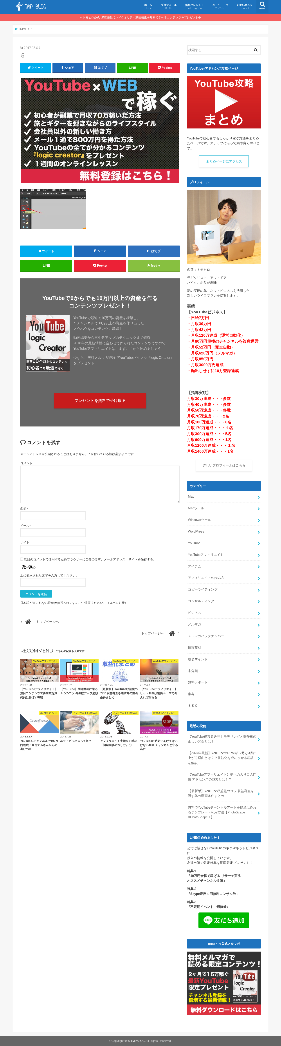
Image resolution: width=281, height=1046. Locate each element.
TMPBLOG (138, 1040)
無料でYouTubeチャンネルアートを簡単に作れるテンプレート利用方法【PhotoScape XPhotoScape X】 (222, 812)
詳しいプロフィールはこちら (224, 465)
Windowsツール (199, 520)
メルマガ (194, 624)
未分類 (193, 671)
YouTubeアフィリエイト (205, 554)
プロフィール (169, 7)
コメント (26, 463)
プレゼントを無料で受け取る (100, 400)
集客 (191, 694)
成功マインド (198, 659)
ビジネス (194, 612)
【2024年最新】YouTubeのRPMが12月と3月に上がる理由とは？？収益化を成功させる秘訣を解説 (222, 757)
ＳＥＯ (193, 705)
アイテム (194, 566)
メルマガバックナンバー (206, 636)
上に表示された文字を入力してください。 (49, 575)
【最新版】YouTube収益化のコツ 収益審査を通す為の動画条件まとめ (221, 793)
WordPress (196, 531)
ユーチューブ (220, 7)
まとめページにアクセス (224, 161)
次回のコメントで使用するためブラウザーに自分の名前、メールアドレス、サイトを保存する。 (90, 559)
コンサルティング (201, 601)
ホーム (148, 7)
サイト (24, 542)
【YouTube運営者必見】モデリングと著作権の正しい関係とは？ (222, 739)
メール (25, 525)
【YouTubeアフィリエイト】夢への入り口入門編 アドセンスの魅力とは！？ (222, 777)
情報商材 (194, 647)
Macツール (196, 508)
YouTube (194, 543)
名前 (24, 508)
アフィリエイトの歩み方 (206, 578)
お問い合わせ (245, 7)
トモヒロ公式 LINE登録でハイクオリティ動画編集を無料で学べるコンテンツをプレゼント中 (142, 17)
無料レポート (198, 682)
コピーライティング (203, 589)
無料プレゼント (194, 7)
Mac (191, 496)
